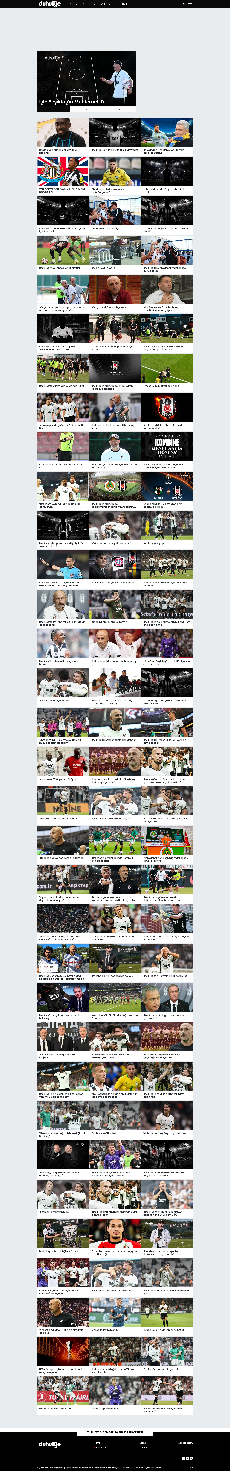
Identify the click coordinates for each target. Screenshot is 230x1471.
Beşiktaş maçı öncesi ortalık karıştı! (60, 267)
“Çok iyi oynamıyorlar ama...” (56, 700)
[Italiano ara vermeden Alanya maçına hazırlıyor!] (167, 918)
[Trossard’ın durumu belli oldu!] (167, 368)
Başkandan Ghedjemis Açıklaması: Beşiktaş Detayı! (164, 151)
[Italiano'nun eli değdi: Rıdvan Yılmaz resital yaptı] (115, 1351)
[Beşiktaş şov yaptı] (167, 525)
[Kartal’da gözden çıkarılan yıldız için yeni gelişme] (167, 682)
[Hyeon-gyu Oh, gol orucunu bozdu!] (167, 1312)
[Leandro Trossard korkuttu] (63, 1390)
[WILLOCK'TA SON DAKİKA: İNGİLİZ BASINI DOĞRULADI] (63, 171)
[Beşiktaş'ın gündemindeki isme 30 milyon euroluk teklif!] (167, 1154)
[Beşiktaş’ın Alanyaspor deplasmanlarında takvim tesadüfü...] (115, 486)
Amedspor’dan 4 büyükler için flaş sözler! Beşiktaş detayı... (111, 702)
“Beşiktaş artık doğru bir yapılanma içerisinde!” (164, 1017)
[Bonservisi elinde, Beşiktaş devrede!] (115, 564)
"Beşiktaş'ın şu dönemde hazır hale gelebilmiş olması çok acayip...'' (164, 781)
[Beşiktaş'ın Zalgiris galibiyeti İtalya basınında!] (167, 1076)
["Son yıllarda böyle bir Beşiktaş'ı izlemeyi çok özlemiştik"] (115, 1036)
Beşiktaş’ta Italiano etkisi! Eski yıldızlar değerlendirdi (62, 623)
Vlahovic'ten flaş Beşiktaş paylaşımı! (165, 1133)
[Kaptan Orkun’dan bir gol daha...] (167, 1351)
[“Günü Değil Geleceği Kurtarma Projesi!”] (63, 1036)
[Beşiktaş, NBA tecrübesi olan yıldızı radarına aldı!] (167, 407)
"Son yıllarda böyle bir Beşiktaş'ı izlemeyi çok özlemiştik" (110, 1056)
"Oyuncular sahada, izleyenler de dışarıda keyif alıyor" (59, 899)
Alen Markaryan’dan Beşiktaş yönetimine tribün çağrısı (160, 309)
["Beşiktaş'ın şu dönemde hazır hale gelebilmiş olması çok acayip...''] (167, 761)
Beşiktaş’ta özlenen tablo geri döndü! (113, 739)
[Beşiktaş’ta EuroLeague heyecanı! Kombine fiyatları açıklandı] (167, 446)
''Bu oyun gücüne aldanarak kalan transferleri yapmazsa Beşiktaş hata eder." (113, 899)
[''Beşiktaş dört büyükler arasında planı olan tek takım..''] (115, 1194)
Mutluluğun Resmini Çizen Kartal (58, 1251)
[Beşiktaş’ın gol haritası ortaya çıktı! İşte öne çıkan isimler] (167, 604)
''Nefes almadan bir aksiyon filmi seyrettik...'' (162, 1410)
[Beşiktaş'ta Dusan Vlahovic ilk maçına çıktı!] (167, 1272)
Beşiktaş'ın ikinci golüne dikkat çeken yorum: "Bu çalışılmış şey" (61, 1095)
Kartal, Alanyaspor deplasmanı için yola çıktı (112, 348)
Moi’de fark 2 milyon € (104, 1330)
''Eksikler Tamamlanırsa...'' (54, 1212)
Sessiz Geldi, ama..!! (103, 267)
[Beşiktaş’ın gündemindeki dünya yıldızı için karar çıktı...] (63, 210)
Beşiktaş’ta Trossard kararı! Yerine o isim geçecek (164, 741)
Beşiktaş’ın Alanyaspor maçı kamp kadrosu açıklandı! (112, 387)
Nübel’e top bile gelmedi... (106, 1408)
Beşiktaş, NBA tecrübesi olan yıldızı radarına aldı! (163, 427)
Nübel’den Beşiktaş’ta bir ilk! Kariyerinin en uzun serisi (166, 663)
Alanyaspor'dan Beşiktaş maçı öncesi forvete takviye (165, 859)
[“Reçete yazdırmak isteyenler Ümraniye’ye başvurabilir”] (167, 1233)
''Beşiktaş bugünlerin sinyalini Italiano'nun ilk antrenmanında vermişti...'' (161, 899)
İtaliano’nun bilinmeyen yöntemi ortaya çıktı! (114, 663)
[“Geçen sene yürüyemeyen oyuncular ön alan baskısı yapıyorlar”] (63, 289)
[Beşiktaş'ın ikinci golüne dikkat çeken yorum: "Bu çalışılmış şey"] (63, 1076)
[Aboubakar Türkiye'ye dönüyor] (63, 761)
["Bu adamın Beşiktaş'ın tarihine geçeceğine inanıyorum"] (167, 1036)
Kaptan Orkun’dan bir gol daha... (162, 1369)
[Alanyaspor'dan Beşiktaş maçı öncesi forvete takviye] (167, 840)
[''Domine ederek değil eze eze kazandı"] (63, 840)
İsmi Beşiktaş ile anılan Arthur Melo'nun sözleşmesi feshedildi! (114, 1095)
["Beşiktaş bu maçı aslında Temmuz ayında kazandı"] (115, 840)
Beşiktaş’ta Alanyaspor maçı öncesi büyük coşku (164, 269)
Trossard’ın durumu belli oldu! (161, 385)
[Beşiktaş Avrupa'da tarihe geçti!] (115, 800)
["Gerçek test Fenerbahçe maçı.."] (115, 289)
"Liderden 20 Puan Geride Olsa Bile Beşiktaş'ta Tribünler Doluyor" (59, 938)
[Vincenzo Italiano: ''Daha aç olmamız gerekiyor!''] (63, 1312)
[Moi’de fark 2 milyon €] (115, 1312)
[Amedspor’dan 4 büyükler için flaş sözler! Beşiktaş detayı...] (115, 682)
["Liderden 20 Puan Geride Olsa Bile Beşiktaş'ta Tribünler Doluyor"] (63, 918)
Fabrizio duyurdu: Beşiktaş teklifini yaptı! (163, 191)
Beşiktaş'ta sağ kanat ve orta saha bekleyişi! (60, 1017)
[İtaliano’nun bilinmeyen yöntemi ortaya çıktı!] (115, 643)
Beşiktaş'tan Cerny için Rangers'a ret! (165, 976)
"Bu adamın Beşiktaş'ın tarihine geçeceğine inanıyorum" (161, 1056)
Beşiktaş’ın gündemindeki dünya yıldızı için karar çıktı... (62, 230)
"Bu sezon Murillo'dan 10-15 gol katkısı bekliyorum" (165, 820)
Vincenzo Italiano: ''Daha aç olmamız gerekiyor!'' (61, 1331)
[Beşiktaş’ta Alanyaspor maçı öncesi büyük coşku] (167, 250)
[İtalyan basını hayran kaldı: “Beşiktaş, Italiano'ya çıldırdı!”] (115, 761)
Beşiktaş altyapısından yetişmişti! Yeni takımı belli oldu (62, 545)
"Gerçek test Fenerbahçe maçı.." (110, 307)
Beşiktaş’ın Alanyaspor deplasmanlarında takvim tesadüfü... (113, 505)
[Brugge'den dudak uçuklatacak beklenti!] (63, 132)
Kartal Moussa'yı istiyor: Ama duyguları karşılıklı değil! (114, 1253)
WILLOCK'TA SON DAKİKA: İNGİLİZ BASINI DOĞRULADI (62, 191)
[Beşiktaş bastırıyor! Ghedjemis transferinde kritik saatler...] (63, 328)
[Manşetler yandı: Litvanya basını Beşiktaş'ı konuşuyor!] (63, 1272)
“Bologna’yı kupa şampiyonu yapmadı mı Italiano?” (114, 466)
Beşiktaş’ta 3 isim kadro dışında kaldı (61, 385)
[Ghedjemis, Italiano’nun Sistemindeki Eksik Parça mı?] (115, 171)
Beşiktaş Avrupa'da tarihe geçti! (110, 818)
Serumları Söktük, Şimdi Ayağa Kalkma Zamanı (114, 1017)
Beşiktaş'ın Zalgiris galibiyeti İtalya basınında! (163, 1095)
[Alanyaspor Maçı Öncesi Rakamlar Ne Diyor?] (63, 407)
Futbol (73, 4)
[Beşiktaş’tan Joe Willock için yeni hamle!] (63, 643)
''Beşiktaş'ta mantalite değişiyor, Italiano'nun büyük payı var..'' (162, 1213)
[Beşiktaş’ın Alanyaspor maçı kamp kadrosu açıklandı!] (115, 368)
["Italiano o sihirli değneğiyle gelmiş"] (115, 958)
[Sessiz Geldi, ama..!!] (115, 250)
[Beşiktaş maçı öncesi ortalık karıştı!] (63, 250)
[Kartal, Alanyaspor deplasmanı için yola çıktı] (115, 328)
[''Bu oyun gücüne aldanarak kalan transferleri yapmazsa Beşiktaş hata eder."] (115, 879)
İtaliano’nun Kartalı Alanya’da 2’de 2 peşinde (165, 584)
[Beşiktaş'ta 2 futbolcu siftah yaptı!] (115, 1272)
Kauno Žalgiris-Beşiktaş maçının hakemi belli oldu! (162, 505)
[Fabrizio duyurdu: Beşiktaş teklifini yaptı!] (167, 171)
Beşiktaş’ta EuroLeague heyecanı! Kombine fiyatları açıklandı (163, 466)
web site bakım (185, 1442)
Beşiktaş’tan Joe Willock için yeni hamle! (58, 663)
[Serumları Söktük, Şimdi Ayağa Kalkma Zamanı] (115, 997)
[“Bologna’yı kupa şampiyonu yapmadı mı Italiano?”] (115, 446)
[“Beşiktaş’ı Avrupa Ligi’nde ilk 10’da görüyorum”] (63, 486)
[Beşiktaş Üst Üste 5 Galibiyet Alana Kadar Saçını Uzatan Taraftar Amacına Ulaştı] (63, 958)
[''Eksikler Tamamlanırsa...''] (63, 1194)
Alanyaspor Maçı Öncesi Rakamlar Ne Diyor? (61, 427)
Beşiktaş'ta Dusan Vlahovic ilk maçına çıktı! (166, 1292)
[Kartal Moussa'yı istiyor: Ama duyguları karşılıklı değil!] (115, 1233)
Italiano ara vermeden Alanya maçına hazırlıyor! (166, 938)
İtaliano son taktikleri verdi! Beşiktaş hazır (112, 427)
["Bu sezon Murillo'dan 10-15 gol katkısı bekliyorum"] (167, 800)
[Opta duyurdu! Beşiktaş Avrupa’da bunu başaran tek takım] (63, 722)
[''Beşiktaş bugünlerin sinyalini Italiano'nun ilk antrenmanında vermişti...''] (167, 879)
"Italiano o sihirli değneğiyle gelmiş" (112, 976)
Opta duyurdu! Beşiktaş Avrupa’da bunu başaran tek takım (60, 741)
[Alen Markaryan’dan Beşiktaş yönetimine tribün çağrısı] (167, 289)
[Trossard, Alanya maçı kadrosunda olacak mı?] (115, 918)
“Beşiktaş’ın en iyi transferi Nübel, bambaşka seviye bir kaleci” (110, 1174)
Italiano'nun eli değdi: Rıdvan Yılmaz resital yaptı (112, 1371)
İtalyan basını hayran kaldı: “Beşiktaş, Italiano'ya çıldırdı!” (113, 781)
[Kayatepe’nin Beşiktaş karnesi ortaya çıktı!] (63, 446)
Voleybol (106, 4)
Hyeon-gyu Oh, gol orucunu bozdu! (164, 1330)
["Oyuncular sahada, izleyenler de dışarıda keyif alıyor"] (63, 879)
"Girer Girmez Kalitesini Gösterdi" (58, 818)
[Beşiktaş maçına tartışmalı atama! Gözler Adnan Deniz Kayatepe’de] (63, 564)
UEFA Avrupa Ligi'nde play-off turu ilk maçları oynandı (61, 1371)
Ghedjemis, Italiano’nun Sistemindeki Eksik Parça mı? (113, 191)
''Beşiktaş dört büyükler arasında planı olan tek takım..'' (114, 1213)
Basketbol (89, 4)
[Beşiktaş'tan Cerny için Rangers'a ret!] (167, 958)
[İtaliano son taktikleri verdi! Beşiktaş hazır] (115, 407)
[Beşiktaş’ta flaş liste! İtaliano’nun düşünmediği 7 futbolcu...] (167, 328)
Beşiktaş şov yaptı (154, 543)
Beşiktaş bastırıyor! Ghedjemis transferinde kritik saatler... (57, 348)
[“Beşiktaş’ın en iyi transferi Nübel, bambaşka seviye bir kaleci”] (115, 1154)
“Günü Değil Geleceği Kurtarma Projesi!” (57, 1056)
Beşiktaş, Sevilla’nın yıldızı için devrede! (114, 149)
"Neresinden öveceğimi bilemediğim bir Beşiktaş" (62, 1135)
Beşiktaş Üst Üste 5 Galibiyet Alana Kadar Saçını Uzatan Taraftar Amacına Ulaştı (62, 977)
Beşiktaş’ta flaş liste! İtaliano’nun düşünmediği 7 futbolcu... (163, 348)
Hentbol (122, 4)
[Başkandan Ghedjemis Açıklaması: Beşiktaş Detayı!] (167, 132)
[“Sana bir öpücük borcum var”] (115, 604)
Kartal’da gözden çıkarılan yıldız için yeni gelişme (165, 702)
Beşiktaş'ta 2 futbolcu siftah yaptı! (111, 1290)
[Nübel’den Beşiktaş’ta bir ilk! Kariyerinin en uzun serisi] (167, 643)
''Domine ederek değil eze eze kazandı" (62, 858)
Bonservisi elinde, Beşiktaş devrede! (112, 582)
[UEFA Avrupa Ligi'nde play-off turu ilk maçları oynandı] (63, 1351)
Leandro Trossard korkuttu (55, 1408)
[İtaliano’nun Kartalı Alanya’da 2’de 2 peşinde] (167, 564)
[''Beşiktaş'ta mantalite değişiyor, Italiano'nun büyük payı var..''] (167, 1194)
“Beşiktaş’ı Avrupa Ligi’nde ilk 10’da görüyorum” (60, 505)
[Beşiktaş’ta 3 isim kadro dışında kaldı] (63, 368)
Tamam (190, 1468)
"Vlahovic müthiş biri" (104, 1133)
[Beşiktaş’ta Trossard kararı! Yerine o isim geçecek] (167, 722)
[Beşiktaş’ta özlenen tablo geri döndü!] (115, 722)
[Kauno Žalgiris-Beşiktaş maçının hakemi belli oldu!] (167, 486)
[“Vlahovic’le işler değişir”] (115, 210)
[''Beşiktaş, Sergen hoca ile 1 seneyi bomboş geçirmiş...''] (63, 1154)
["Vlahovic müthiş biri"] (115, 1115)
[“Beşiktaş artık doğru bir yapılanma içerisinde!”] (167, 997)
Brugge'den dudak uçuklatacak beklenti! (58, 151)
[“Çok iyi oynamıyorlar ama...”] (63, 682)
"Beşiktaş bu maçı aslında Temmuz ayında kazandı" (112, 859)
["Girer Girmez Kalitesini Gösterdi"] (63, 800)
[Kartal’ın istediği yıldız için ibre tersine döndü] (167, 210)
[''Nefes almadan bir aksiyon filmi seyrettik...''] (167, 1390)
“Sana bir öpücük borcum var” (109, 621)
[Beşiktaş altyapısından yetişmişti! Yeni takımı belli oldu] (63, 525)
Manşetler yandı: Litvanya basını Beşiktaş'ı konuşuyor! (58, 1292)
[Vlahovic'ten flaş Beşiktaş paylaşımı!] (167, 1115)
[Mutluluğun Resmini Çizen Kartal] (63, 1233)
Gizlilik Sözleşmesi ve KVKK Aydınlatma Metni (140, 1467)
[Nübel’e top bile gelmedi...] (115, 1390)
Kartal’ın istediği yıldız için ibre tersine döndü (165, 230)
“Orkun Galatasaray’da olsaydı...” (111, 543)
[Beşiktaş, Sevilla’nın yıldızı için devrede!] (115, 132)
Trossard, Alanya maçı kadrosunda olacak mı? (112, 938)
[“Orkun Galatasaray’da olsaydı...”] (115, 525)
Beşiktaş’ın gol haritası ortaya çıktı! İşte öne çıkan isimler (166, 623)
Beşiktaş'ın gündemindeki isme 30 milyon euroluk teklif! (163, 1174)
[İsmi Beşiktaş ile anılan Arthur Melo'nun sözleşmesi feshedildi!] (115, 1076)
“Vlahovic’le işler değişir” (106, 228)
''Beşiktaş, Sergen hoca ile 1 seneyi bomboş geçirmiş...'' (59, 1174)
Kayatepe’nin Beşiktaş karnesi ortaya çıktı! (61, 466)
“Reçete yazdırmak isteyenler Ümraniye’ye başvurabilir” (160, 1253)
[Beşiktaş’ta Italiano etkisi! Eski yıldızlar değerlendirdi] (63, 604)
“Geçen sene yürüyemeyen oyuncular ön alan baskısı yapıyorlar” (61, 309)
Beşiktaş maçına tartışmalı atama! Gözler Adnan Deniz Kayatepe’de (60, 584)
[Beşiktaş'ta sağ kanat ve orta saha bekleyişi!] (63, 997)
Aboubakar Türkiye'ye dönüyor (57, 779)
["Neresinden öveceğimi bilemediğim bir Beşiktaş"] (63, 1115)
